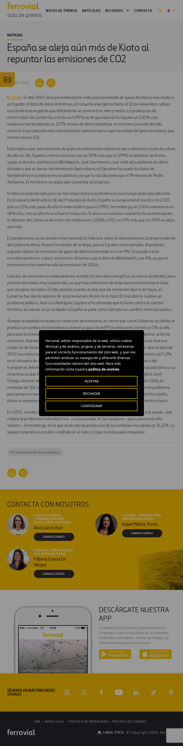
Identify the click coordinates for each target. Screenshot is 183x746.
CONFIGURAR (91, 406)
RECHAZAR (91, 393)
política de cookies (103, 369)
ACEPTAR (92, 381)
